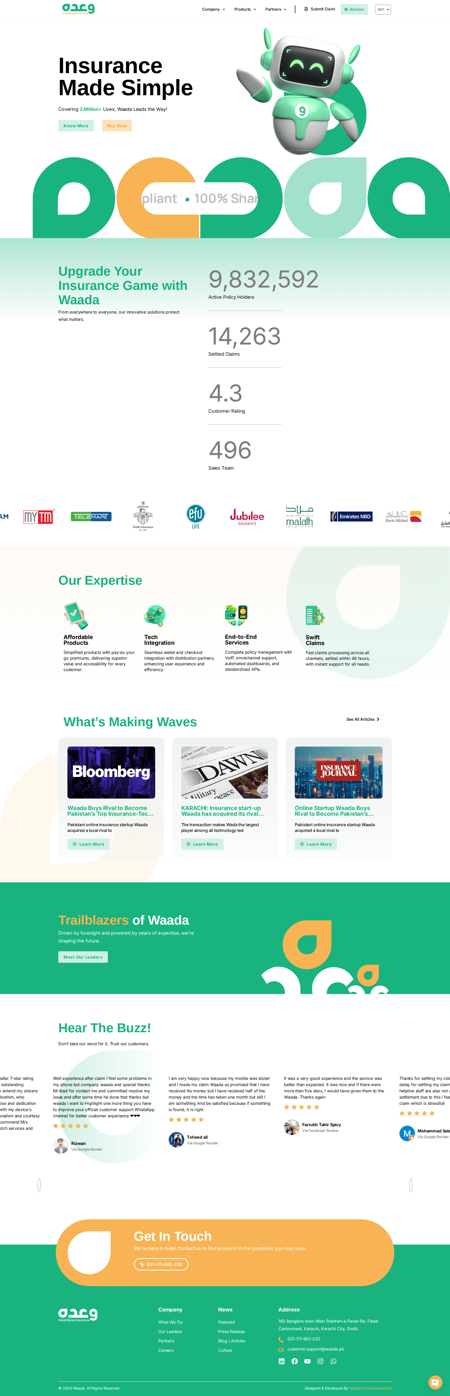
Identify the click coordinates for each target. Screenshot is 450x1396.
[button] (117, 125)
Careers (165, 1350)
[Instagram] (320, 1361)
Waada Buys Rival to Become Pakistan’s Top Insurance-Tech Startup (109, 811)
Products (242, 9)
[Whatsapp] (333, 1361)
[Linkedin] (281, 1361)
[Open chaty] (435, 1382)
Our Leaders (170, 1331)
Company (211, 9)
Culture (225, 1350)
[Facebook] (294, 1361)
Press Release (231, 1331)
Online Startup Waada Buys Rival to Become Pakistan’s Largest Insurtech (332, 811)
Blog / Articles (231, 1340)
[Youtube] (307, 1361)
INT (381, 9)
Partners (273, 9)
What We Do (170, 1322)
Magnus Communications (370, 1388)
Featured (226, 1322)
